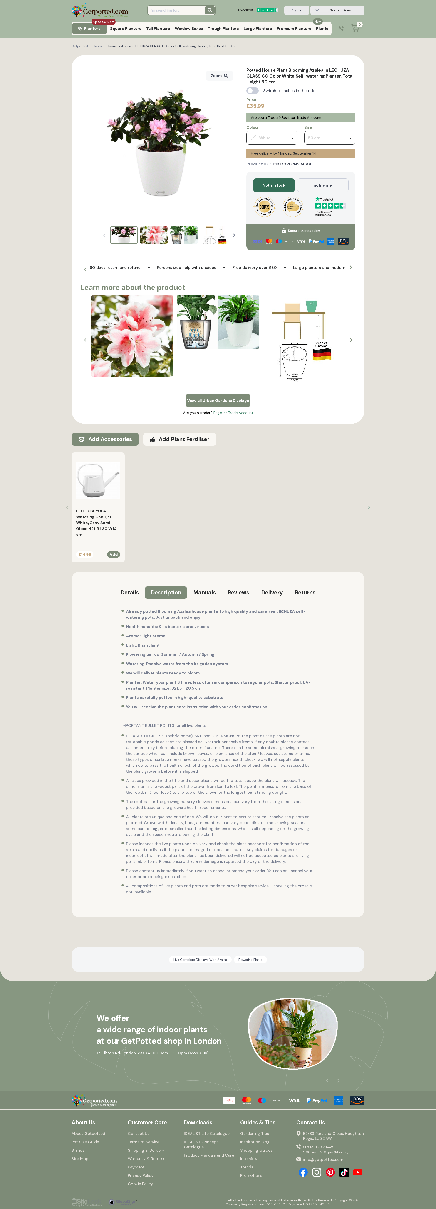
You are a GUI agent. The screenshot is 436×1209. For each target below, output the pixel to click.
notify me (323, 185)
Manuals (204, 592)
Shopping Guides (256, 1150)
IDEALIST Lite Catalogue (207, 1133)
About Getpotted (88, 1133)
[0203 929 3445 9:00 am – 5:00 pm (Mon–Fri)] (341, 28)
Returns (305, 592)
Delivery (272, 592)
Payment (136, 1167)
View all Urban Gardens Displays (218, 400)
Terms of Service (143, 1142)
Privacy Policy (141, 1175)
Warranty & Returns (146, 1158)
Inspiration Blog (255, 1142)
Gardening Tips (254, 1133)
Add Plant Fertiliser (184, 439)
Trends (246, 1167)
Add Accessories (110, 439)
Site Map (80, 1158)
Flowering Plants (250, 960)
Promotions (251, 1175)
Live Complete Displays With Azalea (200, 960)
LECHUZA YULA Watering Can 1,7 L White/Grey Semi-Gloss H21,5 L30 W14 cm (96, 522)
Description (166, 592)
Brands (78, 1150)
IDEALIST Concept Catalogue (201, 1144)
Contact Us (139, 1133)
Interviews (250, 1158)
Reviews (238, 592)
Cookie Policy (140, 1184)
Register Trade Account (302, 117)
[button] (234, 235)
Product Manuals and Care (209, 1155)
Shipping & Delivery (146, 1150)
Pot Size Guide (85, 1142)
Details (130, 592)
